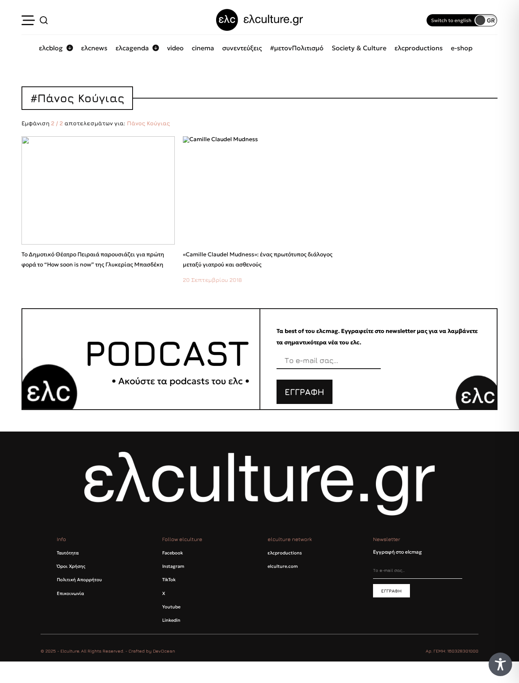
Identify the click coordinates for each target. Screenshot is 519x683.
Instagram (173, 566)
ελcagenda (132, 48)
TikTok (169, 579)
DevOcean (164, 650)
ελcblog (51, 48)
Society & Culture (359, 48)
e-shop (461, 48)
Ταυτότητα (68, 553)
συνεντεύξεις (242, 48)
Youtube (171, 607)
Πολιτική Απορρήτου (79, 579)
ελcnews (94, 48)
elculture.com (283, 566)
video (175, 48)
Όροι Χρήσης (71, 566)
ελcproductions (419, 48)
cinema (203, 48)
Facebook (172, 553)
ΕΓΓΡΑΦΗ (304, 392)
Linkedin (171, 620)
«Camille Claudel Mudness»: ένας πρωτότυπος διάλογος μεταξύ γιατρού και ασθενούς (257, 259)
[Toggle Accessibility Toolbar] (500, 664)
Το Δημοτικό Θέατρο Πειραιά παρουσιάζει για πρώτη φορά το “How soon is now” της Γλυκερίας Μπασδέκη (92, 259)
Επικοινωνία (70, 593)
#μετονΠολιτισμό (297, 48)
